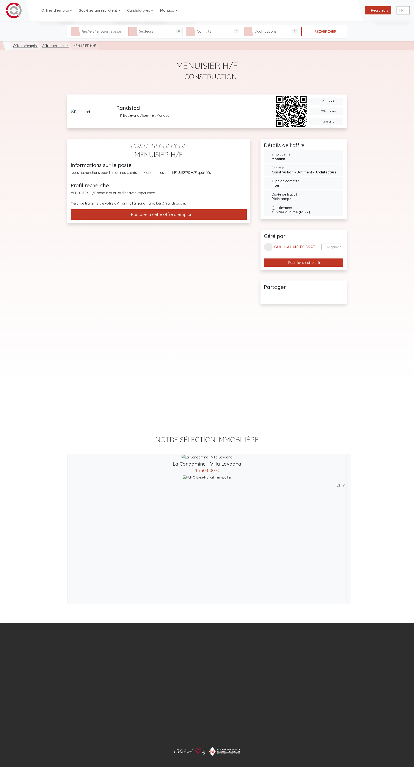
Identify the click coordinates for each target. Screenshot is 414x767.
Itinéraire (327, 121)
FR (401, 10)
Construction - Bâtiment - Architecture (304, 172)
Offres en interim (55, 46)
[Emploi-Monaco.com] (7, 46)
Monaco (167, 10)
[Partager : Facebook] (267, 297)
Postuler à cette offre (304, 262)
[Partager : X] (273, 297)
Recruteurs (379, 10)
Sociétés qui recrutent (98, 10)
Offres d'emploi (55, 10)
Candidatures (138, 10)
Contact (327, 101)
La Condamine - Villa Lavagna (207, 464)
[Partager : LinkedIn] (279, 297)
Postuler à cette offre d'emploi (160, 214)
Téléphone (328, 111)
